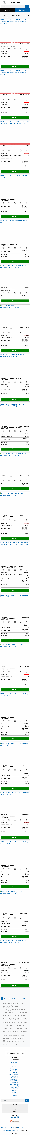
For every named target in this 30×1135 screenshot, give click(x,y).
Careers (14, 1097)
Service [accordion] (15, 1109)
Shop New (14, 1065)
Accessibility (12, 1127)
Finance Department (14, 1084)
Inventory (14, 1063)
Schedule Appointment (14, 1074)
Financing (14, 1082)
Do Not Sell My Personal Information (16, 1129)
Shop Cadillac (14, 1069)
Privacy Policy (21, 1127)
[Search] (27, 6)
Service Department (14, 1076)
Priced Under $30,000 (14, 1070)
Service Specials (14, 1077)
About (14, 1090)
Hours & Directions (14, 1094)
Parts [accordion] (14, 1111)
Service (14, 1072)
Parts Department (14, 1079)
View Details (15, 66)
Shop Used (14, 1066)
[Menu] (27, 3)
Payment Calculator (14, 1087)
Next (23, 998)
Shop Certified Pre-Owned (14, 1068)
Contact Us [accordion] (14, 1104)
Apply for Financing (14, 1085)
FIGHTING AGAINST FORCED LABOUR (11, 1130)
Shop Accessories (14, 1080)
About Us (14, 1092)
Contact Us (14, 1095)
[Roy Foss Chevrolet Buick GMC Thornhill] (15, 2)
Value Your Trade (14, 1088)
